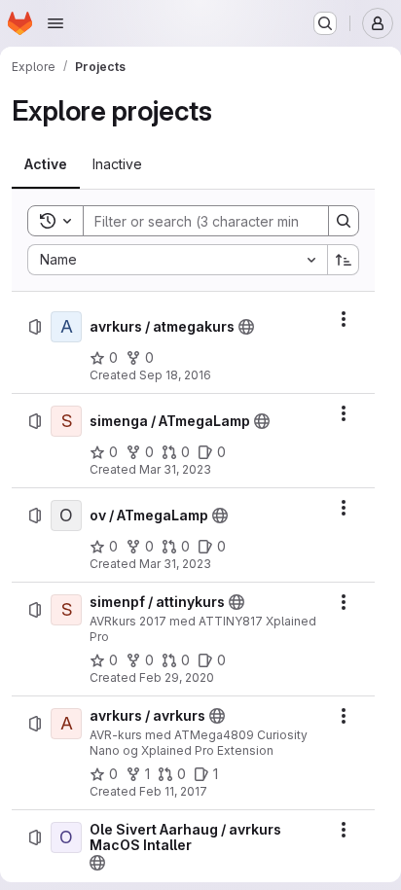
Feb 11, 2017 (173, 791)
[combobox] (177, 259)
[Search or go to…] (325, 23)
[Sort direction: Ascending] (343, 259)
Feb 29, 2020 (176, 677)
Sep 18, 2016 (175, 375)
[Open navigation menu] (55, 23)
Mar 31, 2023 (175, 469)
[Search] (343, 220)
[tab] (46, 164)
